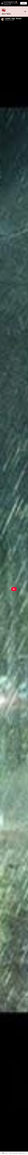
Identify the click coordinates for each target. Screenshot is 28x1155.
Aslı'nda (6, 14)
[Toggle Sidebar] (25, 11)
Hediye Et (23, 3)
